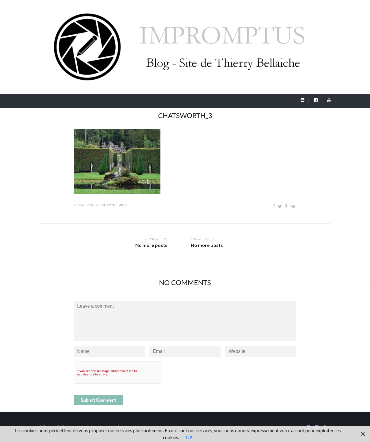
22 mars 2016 (84, 205)
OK (189, 437)
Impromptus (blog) (74, 100)
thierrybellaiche (113, 205)
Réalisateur (172, 100)
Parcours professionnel (130, 100)
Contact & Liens (244, 100)
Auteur (206, 100)
